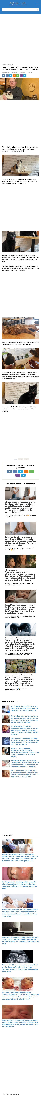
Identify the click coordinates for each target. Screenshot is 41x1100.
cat (27, 459)
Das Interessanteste (18, 3)
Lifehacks (22, 72)
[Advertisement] (20, 37)
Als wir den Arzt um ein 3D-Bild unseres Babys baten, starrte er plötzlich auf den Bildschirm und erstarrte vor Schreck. (24, 708)
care (21, 459)
